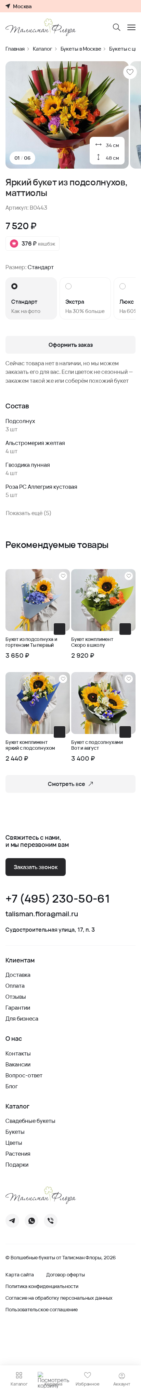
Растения (17, 1153)
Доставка (17, 974)
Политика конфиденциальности (41, 1286)
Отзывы (15, 996)
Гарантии (17, 1007)
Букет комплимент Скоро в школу (92, 642)
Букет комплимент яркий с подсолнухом (30, 745)
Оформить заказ (71, 345)
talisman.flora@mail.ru (41, 913)
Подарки (16, 1164)
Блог (11, 1086)
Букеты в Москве (81, 48)
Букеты (15, 1131)
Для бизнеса (21, 1018)
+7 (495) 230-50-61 (57, 898)
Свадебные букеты (30, 1121)
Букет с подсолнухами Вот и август (97, 745)
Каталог (42, 48)
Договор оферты (65, 1274)
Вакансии (17, 1064)
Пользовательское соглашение (41, 1309)
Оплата (15, 985)
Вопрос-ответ (23, 1075)
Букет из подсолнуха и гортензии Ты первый (31, 642)
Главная (15, 48)
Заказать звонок (35, 867)
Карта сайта (19, 1274)
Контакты (18, 1053)
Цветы (13, 1142)
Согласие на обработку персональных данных (59, 1298)
